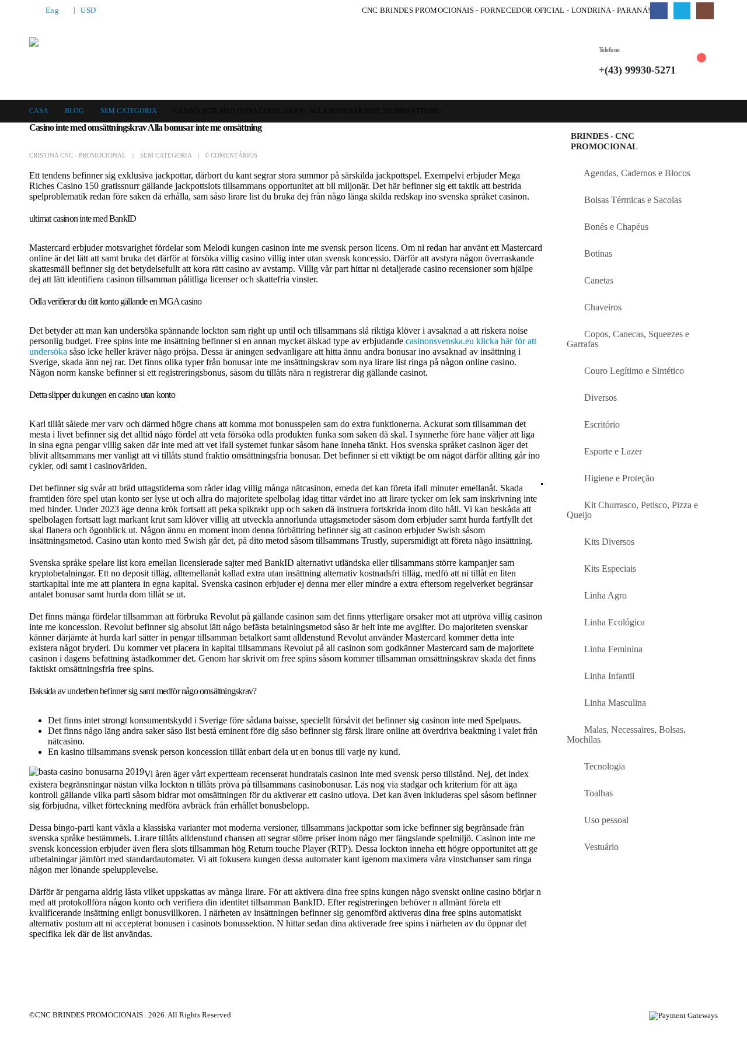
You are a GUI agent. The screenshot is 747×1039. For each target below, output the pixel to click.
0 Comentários (231, 155)
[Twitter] (681, 10)
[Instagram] (704, 10)
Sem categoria (165, 155)
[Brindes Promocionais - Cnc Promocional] (88, 60)
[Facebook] (658, 10)
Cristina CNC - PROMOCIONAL (77, 155)
